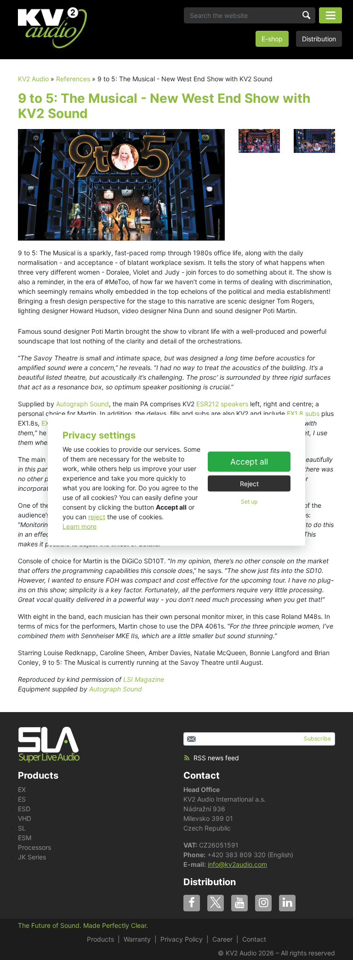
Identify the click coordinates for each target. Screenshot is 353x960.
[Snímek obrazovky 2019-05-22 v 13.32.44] (314, 140)
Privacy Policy (181, 939)
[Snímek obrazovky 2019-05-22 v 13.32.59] (259, 140)
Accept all (249, 461)
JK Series (32, 857)
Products (100, 939)
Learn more (80, 526)
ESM (24, 838)
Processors (34, 847)
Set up (249, 501)
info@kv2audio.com (237, 864)
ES (22, 799)
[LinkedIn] (287, 903)
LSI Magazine (143, 679)
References (73, 79)
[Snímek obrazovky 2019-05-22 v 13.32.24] (121, 184)
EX (22, 789)
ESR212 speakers (222, 404)
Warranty (137, 939)
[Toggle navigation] (330, 15)
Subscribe (317, 738)
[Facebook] (191, 903)
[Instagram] (263, 903)
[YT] (239, 903)
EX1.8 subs (303, 413)
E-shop (272, 39)
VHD (24, 818)
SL (22, 828)
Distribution (319, 39)
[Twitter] (215, 903)
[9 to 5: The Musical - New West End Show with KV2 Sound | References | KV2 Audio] (52, 27)
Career (222, 939)
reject (96, 516)
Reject (249, 484)
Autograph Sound (82, 404)
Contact (201, 775)
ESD (24, 809)
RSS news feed (216, 758)
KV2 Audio (33, 79)
